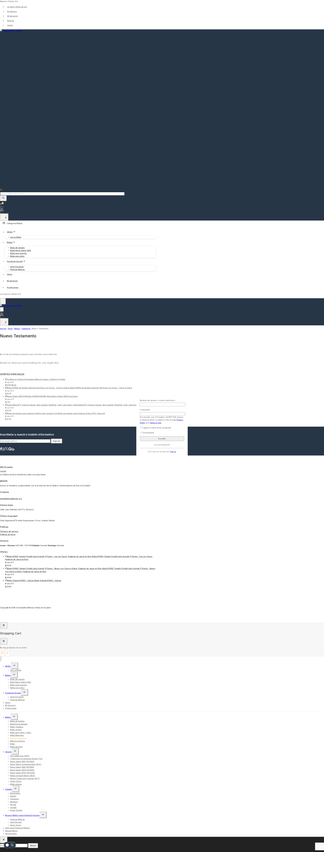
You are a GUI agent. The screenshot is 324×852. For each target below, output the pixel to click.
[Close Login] (3, 625)
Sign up (173, 452)
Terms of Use (155, 423)
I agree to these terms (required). (156, 428)
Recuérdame (148, 433)
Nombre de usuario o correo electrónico (157, 400)
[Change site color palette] (10, 845)
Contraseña (145, 410)
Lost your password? (162, 444)
